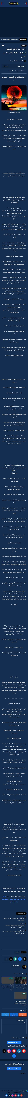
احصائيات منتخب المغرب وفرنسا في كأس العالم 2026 (9, 39)
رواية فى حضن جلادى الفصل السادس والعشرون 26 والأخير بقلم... (15, 926)
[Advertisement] (14, 22)
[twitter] (4, 1051)
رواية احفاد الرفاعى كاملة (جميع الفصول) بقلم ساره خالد (8, 988)
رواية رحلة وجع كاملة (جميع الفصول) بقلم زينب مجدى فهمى (14, 899)
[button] (20, 959)
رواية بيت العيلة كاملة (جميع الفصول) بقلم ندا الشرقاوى (21, 1003)
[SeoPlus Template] (27, 1091)
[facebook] (14, 1056)
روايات (23, 45)
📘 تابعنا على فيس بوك (14, 1042)
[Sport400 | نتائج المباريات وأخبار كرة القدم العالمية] (14, 3)
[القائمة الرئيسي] (25, 3)
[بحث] (2, 3)
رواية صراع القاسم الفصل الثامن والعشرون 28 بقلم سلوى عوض (13, 932)
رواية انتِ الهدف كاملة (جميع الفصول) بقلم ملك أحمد (21, 988)
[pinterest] (14, 1051)
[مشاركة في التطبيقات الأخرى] (6, 959)
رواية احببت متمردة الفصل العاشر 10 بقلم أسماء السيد (14, 919)
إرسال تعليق (20, 1020)
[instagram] (9, 1051)
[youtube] (24, 1051)
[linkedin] (19, 1051)
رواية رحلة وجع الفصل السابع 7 (16, 71)
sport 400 (21, 60)
